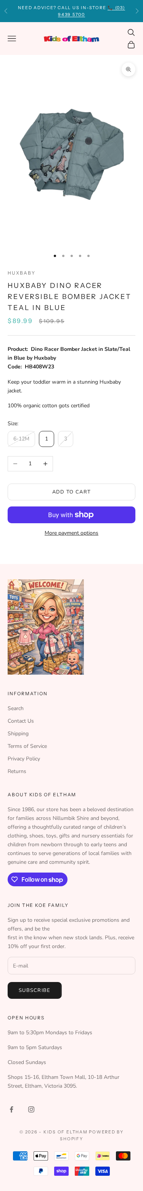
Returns (17, 771)
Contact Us (21, 721)
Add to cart (71, 492)
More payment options (71, 533)
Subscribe (35, 990)
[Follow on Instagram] (31, 1109)
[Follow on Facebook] (11, 1109)
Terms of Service (27, 746)
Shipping (18, 733)
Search (16, 708)
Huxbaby (21, 273)
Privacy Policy (24, 758)
